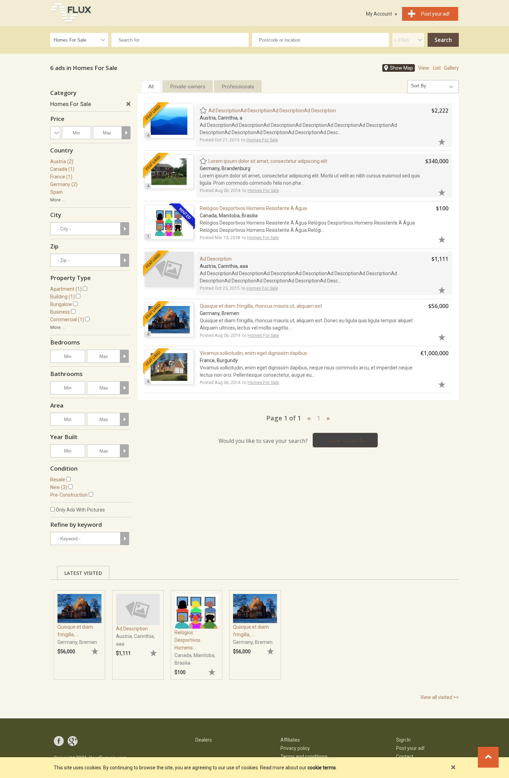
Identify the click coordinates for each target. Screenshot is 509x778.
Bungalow (61, 304)
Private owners (187, 87)
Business (60, 312)
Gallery (451, 68)
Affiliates (290, 740)
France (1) (61, 177)
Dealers (203, 740)
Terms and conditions (304, 756)
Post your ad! (410, 748)
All (151, 87)
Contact (404, 756)
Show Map (401, 68)
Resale (57, 479)
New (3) (58, 487)
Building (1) (62, 296)
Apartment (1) (66, 289)
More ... (57, 199)
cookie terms (321, 767)
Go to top (488, 757)
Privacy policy (295, 748)
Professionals (238, 87)
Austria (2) (61, 161)
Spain (56, 192)
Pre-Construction (69, 495)
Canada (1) (62, 169)
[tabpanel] (79, 631)
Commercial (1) (67, 319)
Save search (345, 440)
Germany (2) (64, 184)
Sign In (403, 740)
